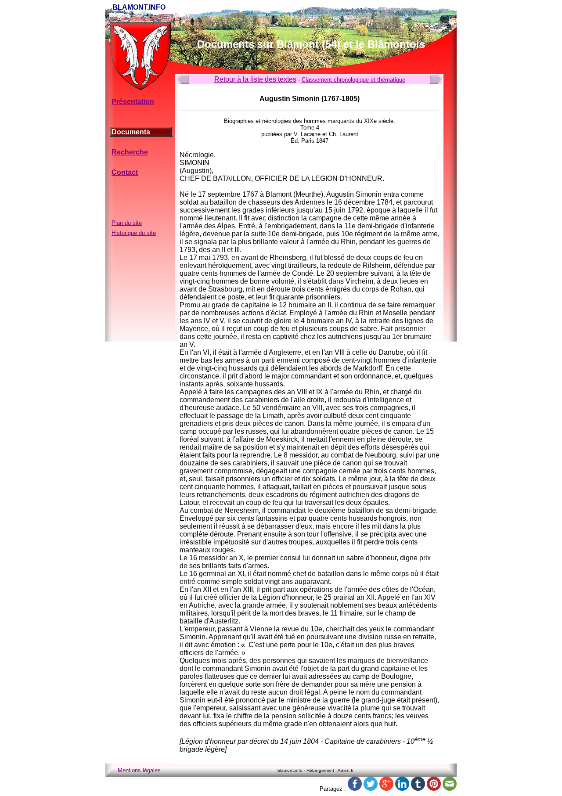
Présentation (133, 101)
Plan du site (127, 223)
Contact (125, 172)
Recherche (130, 152)
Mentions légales (139, 770)
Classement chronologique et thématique (353, 79)
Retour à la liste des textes (255, 79)
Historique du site (134, 233)
